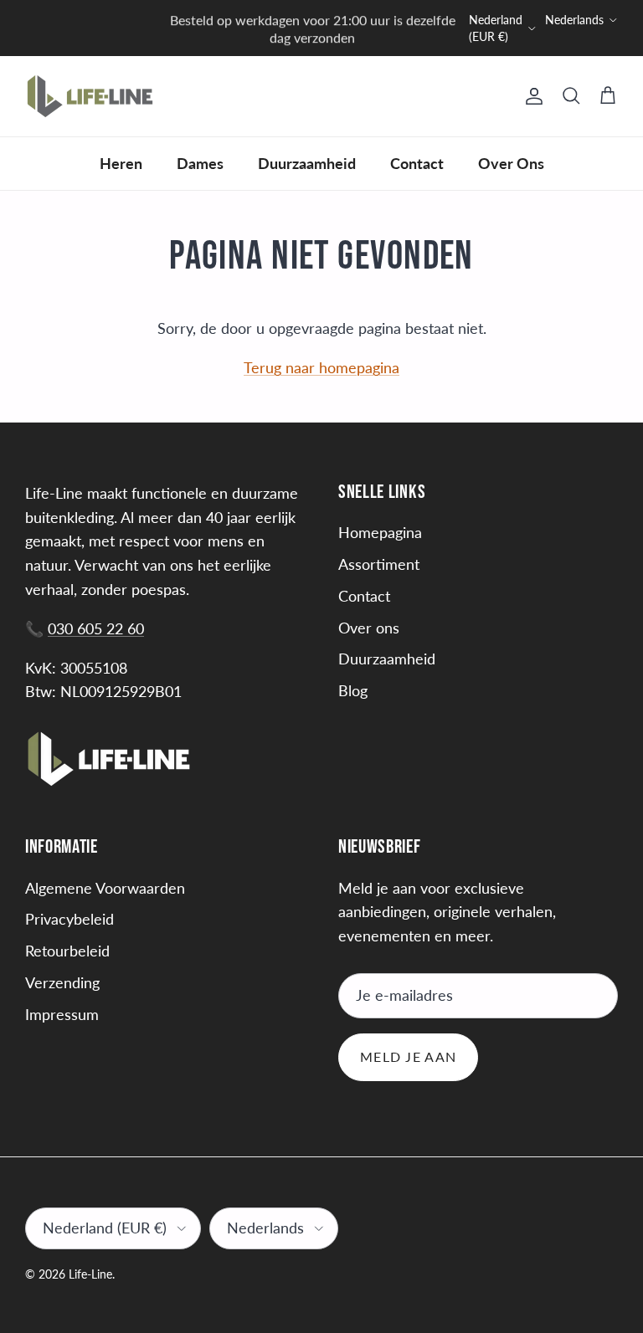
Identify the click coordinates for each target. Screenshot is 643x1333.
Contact (417, 163)
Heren (121, 163)
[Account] (530, 96)
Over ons (368, 627)
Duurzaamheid (307, 163)
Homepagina (380, 532)
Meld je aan (408, 1056)
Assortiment (378, 564)
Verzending (62, 982)
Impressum (62, 1014)
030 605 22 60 (96, 628)
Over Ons (511, 163)
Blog (353, 690)
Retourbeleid (67, 950)
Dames (200, 163)
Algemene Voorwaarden (105, 888)
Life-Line (90, 1274)
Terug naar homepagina (321, 367)
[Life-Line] (90, 96)
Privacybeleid (69, 919)
